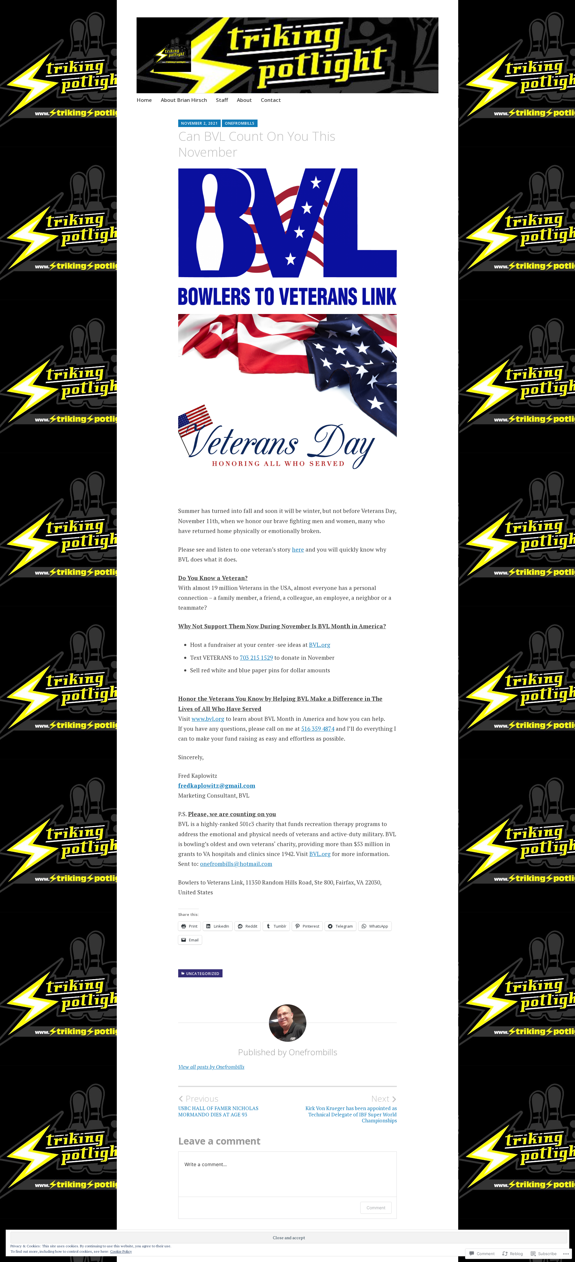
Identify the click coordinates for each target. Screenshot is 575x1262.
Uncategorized (203, 973)
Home (144, 99)
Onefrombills (240, 123)
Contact (271, 99)
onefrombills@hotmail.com (236, 863)
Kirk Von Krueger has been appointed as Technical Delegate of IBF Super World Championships (351, 1109)
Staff (222, 99)
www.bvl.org (208, 718)
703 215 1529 (256, 657)
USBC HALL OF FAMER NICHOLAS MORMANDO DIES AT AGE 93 (218, 1106)
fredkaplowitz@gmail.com (216, 785)
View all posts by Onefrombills (211, 1066)
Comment (376, 1207)
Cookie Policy (121, 1251)
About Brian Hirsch (184, 99)
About (244, 99)
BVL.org (319, 644)
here (298, 549)
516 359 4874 (317, 728)
